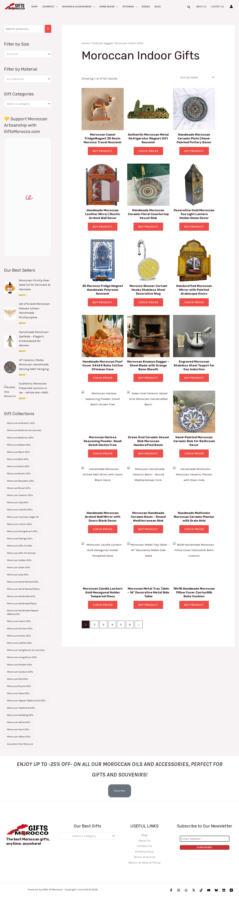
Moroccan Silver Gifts (18, 693)
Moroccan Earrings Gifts (20, 538)
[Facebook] (171, 890)
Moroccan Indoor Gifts (19, 621)
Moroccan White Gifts (18, 722)
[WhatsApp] (186, 890)
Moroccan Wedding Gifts (20, 715)
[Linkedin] (223, 890)
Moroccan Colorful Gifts (20, 509)
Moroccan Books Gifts (19, 473)
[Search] (48, 29)
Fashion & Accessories (77, 6)
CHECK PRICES (148, 150)
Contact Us (217, 6)
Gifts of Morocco (52, 889)
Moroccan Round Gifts (19, 686)
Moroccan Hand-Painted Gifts (22, 581)
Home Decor (107, 6)
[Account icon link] (231, 6)
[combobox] (27, 54)
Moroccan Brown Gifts (19, 488)
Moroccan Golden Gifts (19, 560)
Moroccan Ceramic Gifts (20, 495)
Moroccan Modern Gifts (19, 664)
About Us (201, 6)
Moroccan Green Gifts (18, 567)
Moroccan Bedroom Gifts (20, 437)
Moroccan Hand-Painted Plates (23, 589)
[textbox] (26, 54)
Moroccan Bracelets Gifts (20, 481)
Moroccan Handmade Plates (22, 603)
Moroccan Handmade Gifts (21, 596)
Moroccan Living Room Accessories (26, 650)
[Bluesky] (216, 890)
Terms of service (144, 857)
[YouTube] (208, 890)
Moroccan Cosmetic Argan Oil (23, 517)
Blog (158, 6)
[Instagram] (178, 890)
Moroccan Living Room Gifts (22, 657)
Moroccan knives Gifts (19, 635)
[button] (55, 6)
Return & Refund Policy (144, 862)
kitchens (128, 6)
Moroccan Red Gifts (17, 679)
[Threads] (231, 890)
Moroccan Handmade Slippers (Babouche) (23, 612)
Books (146, 6)
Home (85, 43)
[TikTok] (201, 890)
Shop (34, 6)
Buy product (103, 150)
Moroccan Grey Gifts (18, 574)
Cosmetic (48, 6)
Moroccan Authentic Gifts (21, 423)
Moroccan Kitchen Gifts (20, 628)
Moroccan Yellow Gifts (19, 736)
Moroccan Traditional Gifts (21, 708)
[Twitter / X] (193, 890)
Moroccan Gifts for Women (21, 553)
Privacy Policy (144, 851)
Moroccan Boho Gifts (18, 466)
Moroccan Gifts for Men (19, 545)
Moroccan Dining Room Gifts (22, 531)
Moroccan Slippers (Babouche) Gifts (26, 700)
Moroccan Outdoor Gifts (20, 672)
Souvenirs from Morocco (20, 744)
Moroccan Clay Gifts (18, 502)
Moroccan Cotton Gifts (19, 524)
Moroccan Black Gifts (18, 452)
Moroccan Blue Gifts (18, 459)
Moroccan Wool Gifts (18, 729)
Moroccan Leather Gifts (19, 643)
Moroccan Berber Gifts (19, 445)
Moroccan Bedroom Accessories (24, 430)
